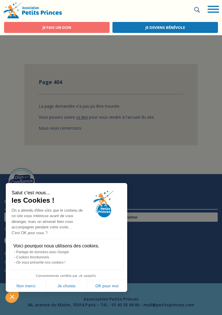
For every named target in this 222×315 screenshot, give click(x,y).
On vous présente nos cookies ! (40, 262)
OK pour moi (107, 286)
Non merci (25, 286)
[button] (12, 296)
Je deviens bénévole (165, 27)
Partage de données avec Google (42, 252)
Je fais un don (56, 27)
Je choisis (66, 286)
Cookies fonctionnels (32, 257)
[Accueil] (32, 9)
